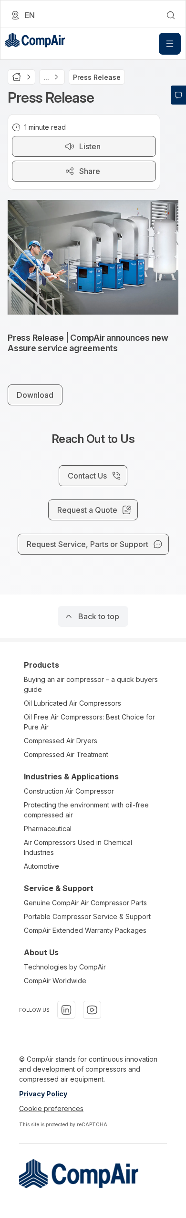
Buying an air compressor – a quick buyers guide (91, 684)
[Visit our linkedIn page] (66, 1010)
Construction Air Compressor (69, 791)
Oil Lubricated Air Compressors (72, 703)
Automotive (41, 866)
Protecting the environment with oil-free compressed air (86, 810)
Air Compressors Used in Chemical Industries (78, 847)
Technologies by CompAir (65, 967)
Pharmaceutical (48, 829)
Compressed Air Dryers (60, 741)
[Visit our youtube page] (92, 1010)
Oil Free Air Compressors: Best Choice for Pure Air (89, 722)
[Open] (170, 44)
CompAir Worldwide (55, 981)
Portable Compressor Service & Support (87, 916)
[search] (171, 15)
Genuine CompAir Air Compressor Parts (85, 903)
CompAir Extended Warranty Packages (85, 930)
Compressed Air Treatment (66, 754)
